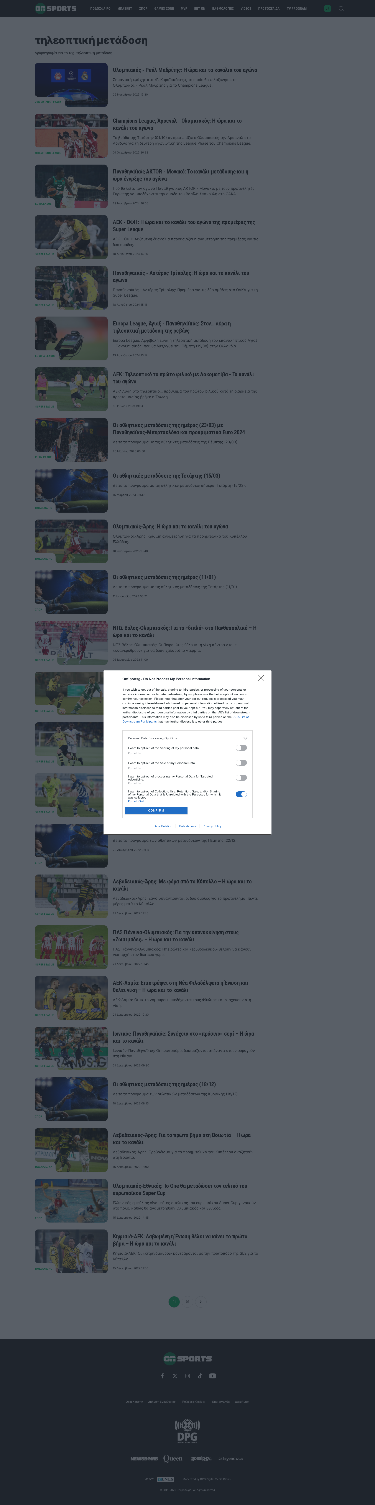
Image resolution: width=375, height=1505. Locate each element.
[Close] (262, 679)
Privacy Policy (212, 826)
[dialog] (187, 752)
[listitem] (187, 738)
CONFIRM (156, 810)
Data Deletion (163, 826)
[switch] (241, 748)
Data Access (187, 826)
